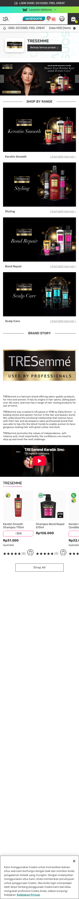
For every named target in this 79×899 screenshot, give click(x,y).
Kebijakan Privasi (28, 894)
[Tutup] (74, 861)
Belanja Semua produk (43, 47)
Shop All (39, 567)
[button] (73, 18)
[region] (39, 877)
